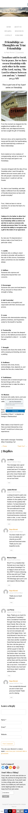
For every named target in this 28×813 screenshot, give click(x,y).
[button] (15, 401)
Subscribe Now (15, 410)
